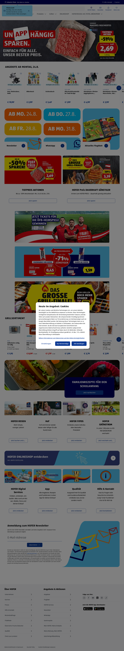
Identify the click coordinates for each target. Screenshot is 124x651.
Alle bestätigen (79, 343)
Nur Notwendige (62, 343)
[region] (62, 325)
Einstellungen (46, 343)
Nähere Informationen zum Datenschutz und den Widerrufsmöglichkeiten (62, 338)
